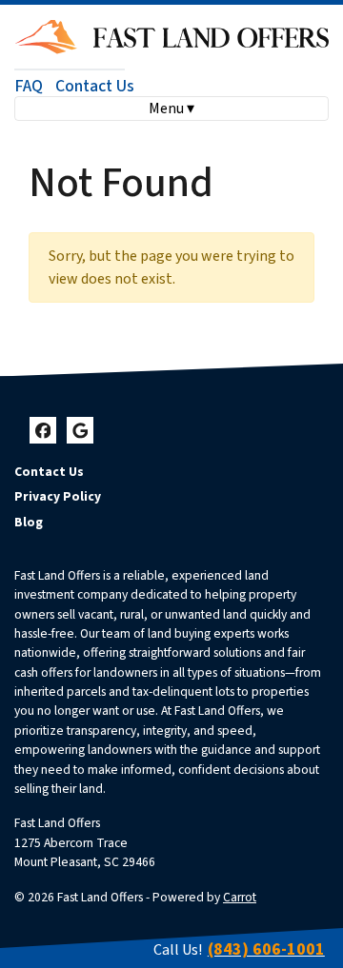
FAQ (28, 86)
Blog (28, 522)
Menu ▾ (171, 108)
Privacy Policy (57, 496)
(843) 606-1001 (266, 949)
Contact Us (94, 86)
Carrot (239, 897)
